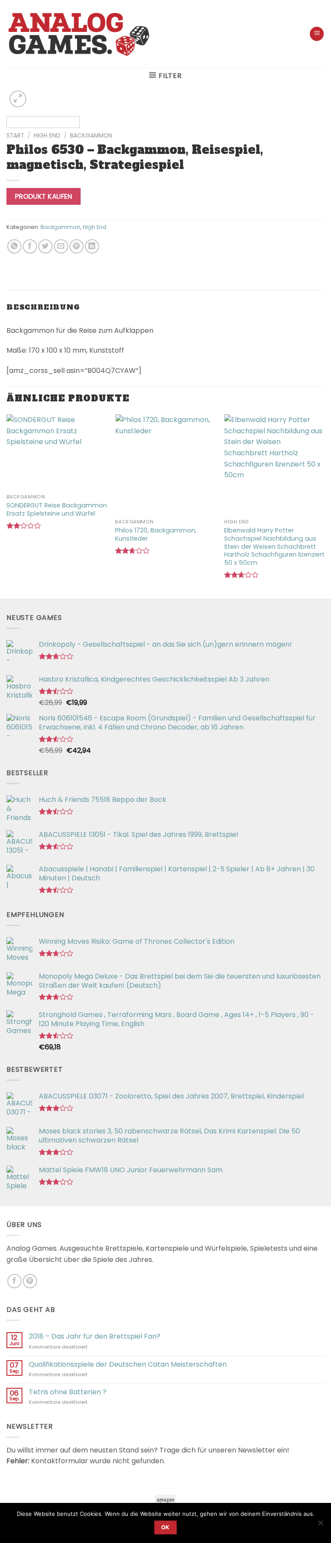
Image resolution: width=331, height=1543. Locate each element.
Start (15, 135)
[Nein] (320, 1525)
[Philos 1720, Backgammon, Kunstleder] (165, 464)
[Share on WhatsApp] (14, 246)
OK (165, 1527)
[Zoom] (17, 99)
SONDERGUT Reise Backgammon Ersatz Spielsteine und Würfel (56, 509)
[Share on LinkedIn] (92, 246)
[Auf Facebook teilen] (30, 246)
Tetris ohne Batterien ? (67, 1392)
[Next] (307, 111)
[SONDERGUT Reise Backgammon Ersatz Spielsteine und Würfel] (56, 452)
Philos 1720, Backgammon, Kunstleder (156, 534)
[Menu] (317, 34)
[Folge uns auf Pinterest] (30, 1281)
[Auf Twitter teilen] (45, 246)
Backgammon (91, 135)
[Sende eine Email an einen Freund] (61, 246)
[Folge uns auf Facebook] (14, 1281)
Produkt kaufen (43, 196)
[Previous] (23, 111)
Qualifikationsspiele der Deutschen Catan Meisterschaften (128, 1364)
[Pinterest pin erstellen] (76, 246)
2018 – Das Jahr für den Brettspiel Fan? (94, 1336)
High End (47, 135)
